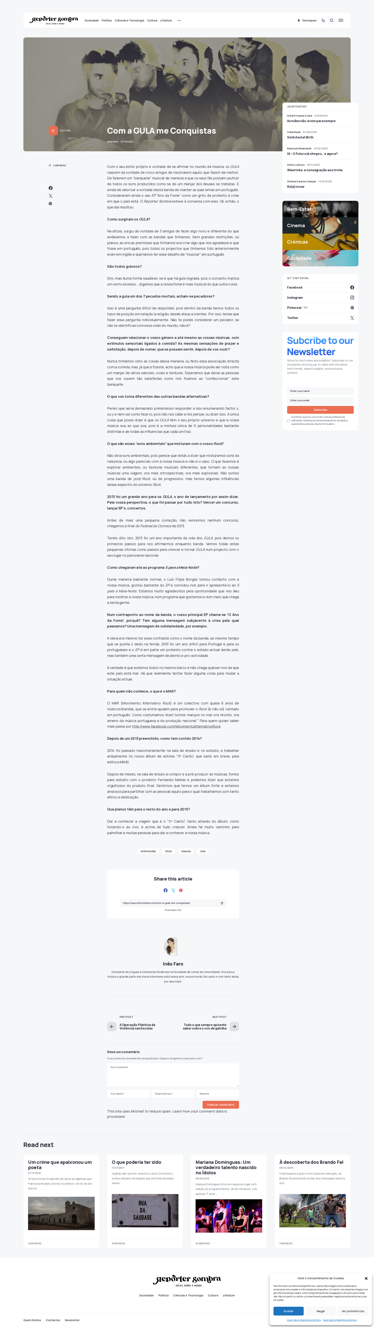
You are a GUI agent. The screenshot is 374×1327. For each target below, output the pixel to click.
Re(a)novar (296, 186)
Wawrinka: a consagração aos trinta (314, 170)
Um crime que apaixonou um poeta (60, 1164)
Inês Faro (173, 963)
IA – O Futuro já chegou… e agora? (312, 153)
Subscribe (320, 410)
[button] (366, 1278)
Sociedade (146, 1295)
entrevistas (148, 851)
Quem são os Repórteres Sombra (304, 1320)
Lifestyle (229, 1295)
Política (163, 1295)
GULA (168, 851)
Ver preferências (353, 1311)
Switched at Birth (300, 137)
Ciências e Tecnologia (188, 1295)
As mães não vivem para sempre (311, 121)
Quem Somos (32, 1320)
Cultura (65, 130)
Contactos (53, 1320)
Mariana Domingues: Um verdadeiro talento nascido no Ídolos (226, 1167)
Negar (321, 1311)
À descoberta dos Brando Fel (311, 1162)
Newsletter (72, 1320)
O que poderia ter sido (136, 1162)
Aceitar (289, 1311)
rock (203, 851)
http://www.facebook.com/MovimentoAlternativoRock (176, 726)
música (186, 851)
